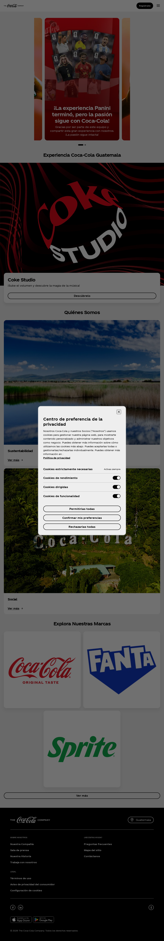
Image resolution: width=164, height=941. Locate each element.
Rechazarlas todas (82, 526)
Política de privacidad (56, 457)
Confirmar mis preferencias (82, 517)
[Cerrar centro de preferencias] (119, 412)
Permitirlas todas (82, 508)
